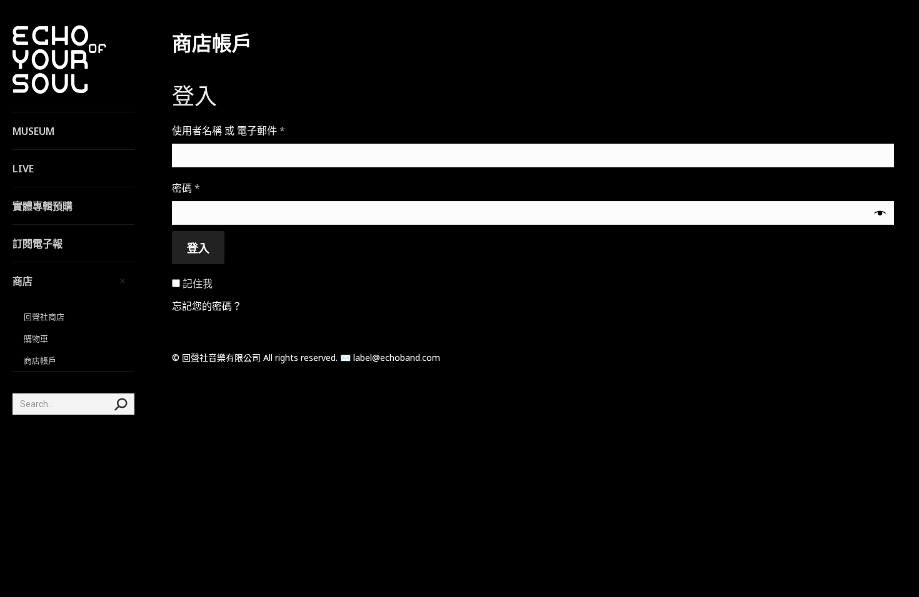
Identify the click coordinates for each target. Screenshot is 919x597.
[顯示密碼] (880, 213)
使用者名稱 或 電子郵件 (233, 131)
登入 (198, 247)
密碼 (190, 188)
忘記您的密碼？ (207, 306)
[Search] (120, 404)
